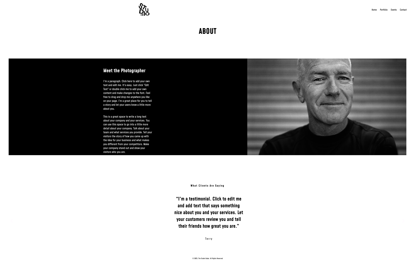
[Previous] (12, 221)
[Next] (403, 221)
